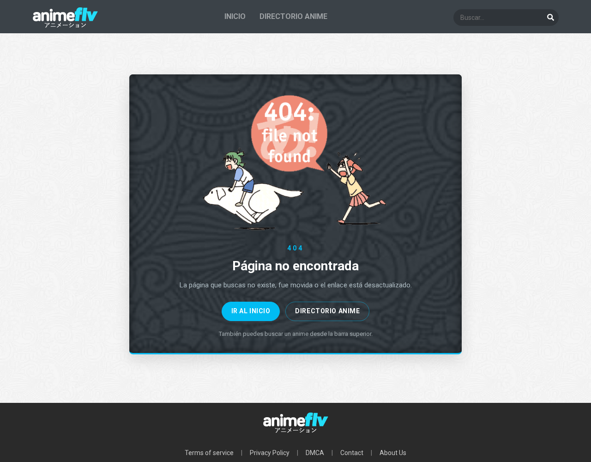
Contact (351, 452)
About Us (393, 452)
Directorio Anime (327, 311)
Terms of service (209, 452)
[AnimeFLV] (65, 25)
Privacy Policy (269, 452)
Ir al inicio (251, 311)
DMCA (315, 452)
